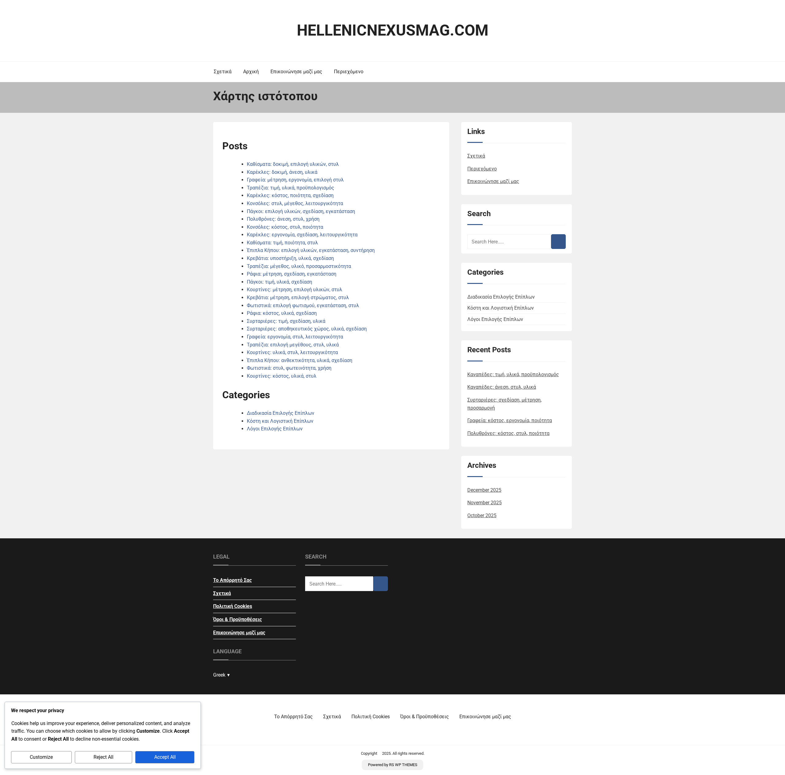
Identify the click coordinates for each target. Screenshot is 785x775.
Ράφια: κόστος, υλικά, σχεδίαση (282, 313)
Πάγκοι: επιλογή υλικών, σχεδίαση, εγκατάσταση (301, 211)
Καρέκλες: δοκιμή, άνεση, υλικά (282, 172)
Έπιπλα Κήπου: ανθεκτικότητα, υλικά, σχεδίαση (299, 360)
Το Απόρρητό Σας (232, 580)
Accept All (165, 757)
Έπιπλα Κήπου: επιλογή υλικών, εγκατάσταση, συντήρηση (311, 250)
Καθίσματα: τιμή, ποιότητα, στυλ (282, 243)
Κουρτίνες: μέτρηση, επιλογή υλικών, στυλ (294, 289)
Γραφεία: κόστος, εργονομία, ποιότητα (509, 420)
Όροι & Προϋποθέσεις (237, 619)
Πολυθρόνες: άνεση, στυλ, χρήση (283, 219)
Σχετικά (223, 71)
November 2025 (484, 503)
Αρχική (251, 71)
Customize (41, 757)
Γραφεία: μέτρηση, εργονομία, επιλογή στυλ (295, 180)
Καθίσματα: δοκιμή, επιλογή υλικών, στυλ (293, 164)
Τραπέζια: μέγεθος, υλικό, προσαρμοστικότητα (299, 266)
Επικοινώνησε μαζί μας (296, 71)
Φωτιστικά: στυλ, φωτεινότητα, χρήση (289, 368)
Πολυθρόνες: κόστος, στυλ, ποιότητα (508, 433)
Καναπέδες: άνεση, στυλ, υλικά (501, 387)
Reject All (103, 757)
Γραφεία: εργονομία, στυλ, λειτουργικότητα (295, 337)
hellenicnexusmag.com (392, 30)
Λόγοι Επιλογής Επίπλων (275, 429)
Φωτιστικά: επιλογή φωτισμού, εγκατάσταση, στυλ (303, 305)
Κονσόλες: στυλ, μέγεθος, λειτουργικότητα (295, 203)
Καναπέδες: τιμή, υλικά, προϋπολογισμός (513, 374)
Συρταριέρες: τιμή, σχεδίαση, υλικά (286, 321)
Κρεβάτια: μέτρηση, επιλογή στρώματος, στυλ (298, 297)
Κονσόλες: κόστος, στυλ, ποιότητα (285, 227)
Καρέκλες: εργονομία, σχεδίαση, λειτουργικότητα (302, 235)
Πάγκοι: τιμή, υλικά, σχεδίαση (279, 282)
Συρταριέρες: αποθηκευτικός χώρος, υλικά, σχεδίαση (307, 329)
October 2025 (481, 515)
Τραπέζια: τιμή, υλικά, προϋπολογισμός (290, 188)
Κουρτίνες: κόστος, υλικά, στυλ (281, 376)
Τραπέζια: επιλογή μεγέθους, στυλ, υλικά (293, 345)
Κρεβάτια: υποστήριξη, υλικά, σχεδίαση (290, 258)
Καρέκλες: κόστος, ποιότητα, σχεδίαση (290, 195)
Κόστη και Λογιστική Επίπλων (280, 421)
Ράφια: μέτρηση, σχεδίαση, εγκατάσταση (291, 274)
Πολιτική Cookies (232, 606)
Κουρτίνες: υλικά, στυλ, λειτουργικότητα (292, 352)
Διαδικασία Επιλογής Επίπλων (280, 413)
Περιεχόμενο (348, 71)
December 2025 (484, 490)
